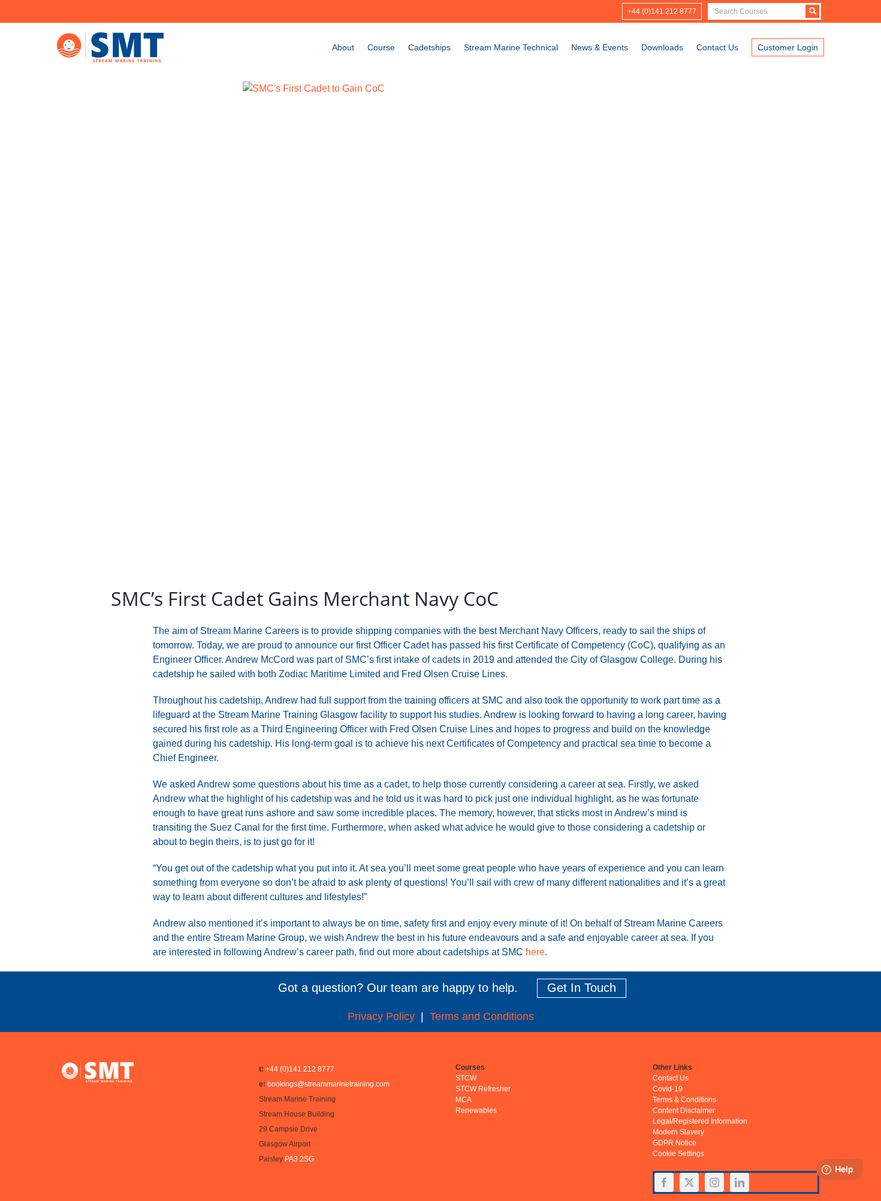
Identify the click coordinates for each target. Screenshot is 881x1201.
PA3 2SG (299, 1159)
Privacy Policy (381, 1016)
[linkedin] (739, 1182)
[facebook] (664, 1182)
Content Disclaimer (684, 1110)
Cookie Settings (678, 1153)
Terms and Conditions (482, 1016)
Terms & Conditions (684, 1100)
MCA (463, 1100)
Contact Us (671, 1078)
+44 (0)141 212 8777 (299, 1069)
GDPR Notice (674, 1143)
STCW (465, 1078)
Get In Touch (581, 987)
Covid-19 (668, 1089)
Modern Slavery (678, 1132)
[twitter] (689, 1182)
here (535, 952)
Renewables (476, 1110)
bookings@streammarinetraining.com (328, 1084)
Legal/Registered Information (700, 1121)
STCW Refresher (483, 1089)
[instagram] (714, 1182)
